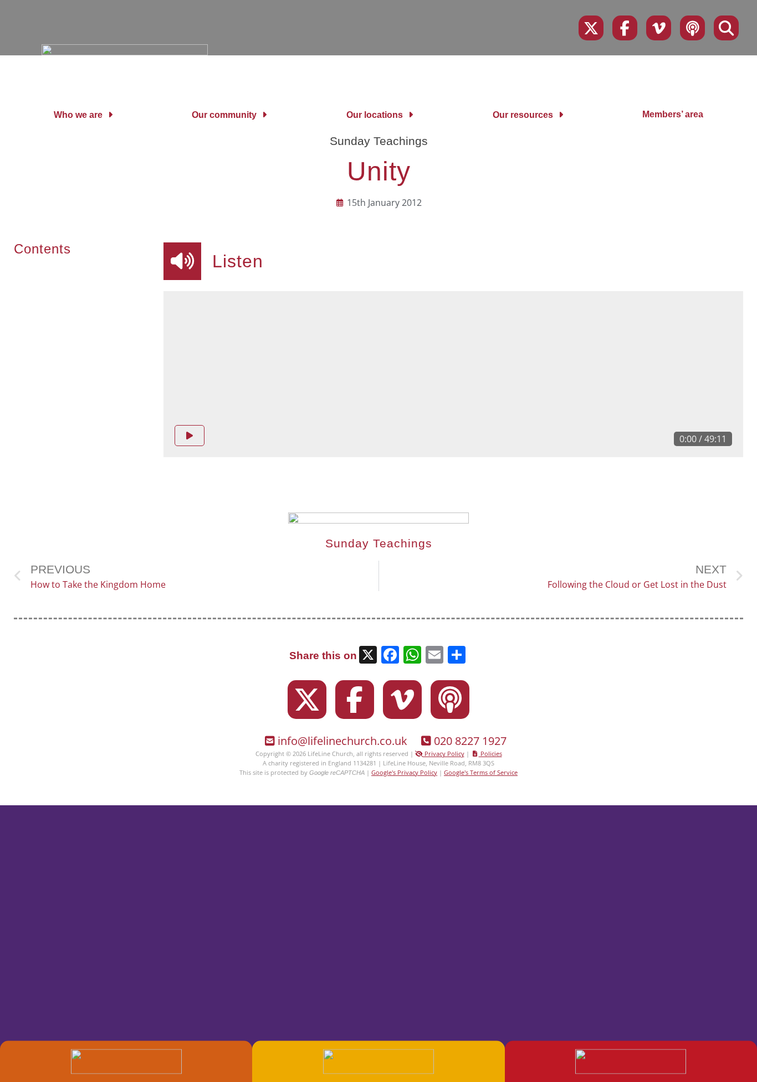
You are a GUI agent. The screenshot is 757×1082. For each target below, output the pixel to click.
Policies (490, 753)
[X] (368, 656)
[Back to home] (125, 52)
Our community (224, 115)
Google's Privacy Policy (404, 772)
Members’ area (672, 114)
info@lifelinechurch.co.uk (342, 740)
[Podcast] (692, 27)
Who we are (78, 115)
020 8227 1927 (470, 740)
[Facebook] (624, 27)
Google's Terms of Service (481, 772)
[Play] (189, 435)
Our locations (374, 115)
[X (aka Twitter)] (591, 27)
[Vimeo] (658, 27)
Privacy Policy (443, 753)
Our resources (523, 115)
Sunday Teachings (379, 140)
